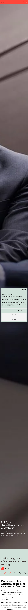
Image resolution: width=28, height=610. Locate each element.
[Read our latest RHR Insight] (9, 542)
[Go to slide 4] (9, 545)
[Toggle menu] (23, 2)
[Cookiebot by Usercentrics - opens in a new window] (21, 290)
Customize (13, 319)
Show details (21, 310)
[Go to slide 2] (4, 545)
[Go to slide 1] (2, 545)
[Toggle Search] (26, 2)
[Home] (2, 2)
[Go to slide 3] (7, 545)
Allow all (14, 314)
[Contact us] (25, 607)
